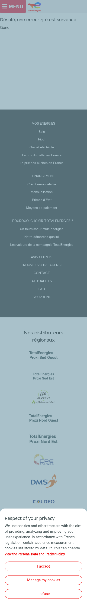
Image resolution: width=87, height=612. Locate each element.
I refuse (44, 594)
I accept (43, 566)
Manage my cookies (43, 580)
